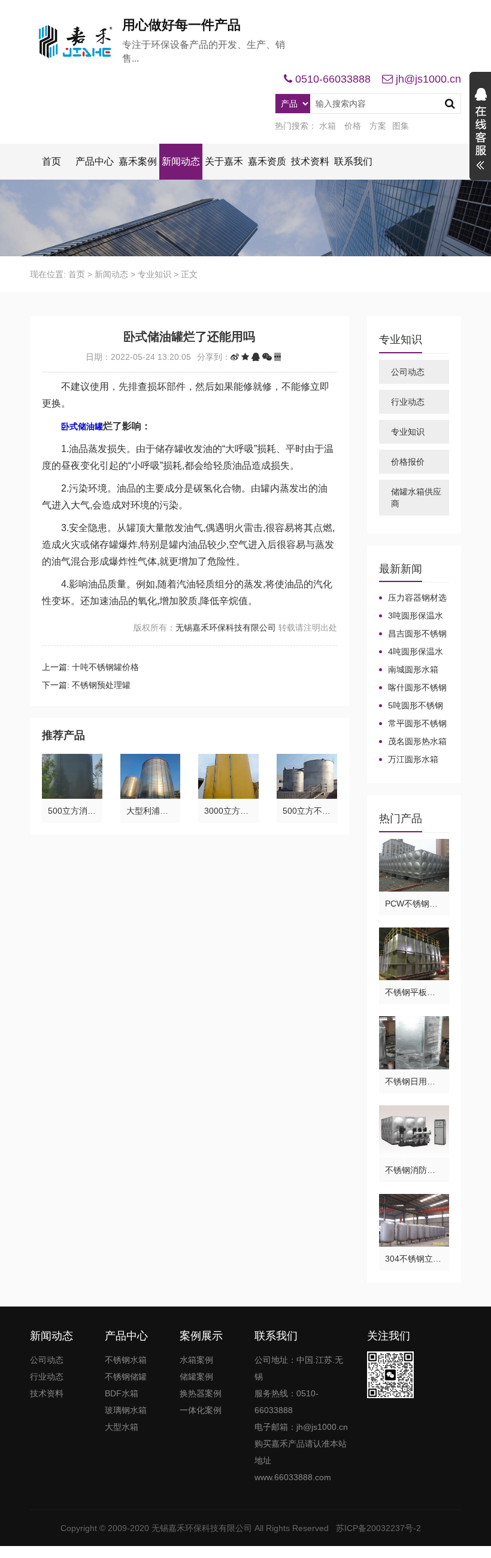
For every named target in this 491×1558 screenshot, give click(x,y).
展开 (480, 130)
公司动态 (408, 372)
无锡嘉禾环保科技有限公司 (225, 627)
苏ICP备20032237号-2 (378, 1528)
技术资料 (310, 161)
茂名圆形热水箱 (417, 741)
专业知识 (154, 274)
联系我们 (353, 161)
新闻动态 (181, 161)
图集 (400, 126)
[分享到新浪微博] (235, 357)
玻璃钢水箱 (126, 1410)
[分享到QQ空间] (245, 357)
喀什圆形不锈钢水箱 (413, 688)
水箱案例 (196, 1360)
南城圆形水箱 (413, 669)
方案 (377, 126)
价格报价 (408, 461)
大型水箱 (121, 1427)
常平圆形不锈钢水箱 (413, 724)
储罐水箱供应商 (416, 497)
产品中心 (94, 161)
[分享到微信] (267, 357)
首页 (51, 161)
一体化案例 (201, 1410)
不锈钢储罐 (126, 1376)
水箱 (327, 126)
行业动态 (408, 402)
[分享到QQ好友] (255, 357)
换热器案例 (201, 1393)
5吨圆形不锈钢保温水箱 (411, 706)
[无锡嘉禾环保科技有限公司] (76, 42)
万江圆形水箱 (413, 759)
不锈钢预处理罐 (101, 685)
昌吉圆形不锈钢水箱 (413, 634)
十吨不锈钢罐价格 (105, 667)
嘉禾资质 (267, 161)
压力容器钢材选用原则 (413, 598)
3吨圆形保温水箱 (411, 616)
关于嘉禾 (224, 161)
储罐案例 (196, 1376)
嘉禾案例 (138, 161)
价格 (352, 126)
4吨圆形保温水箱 (411, 652)
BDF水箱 (121, 1393)
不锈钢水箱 (126, 1360)
